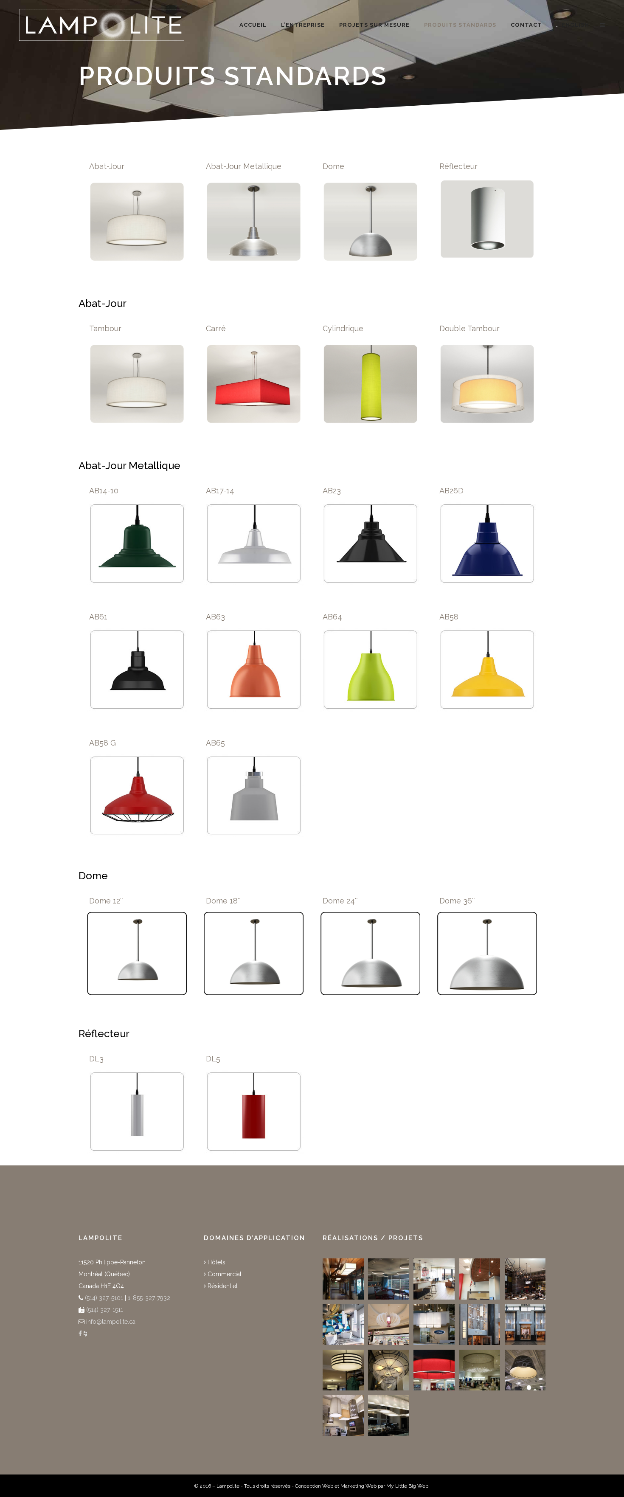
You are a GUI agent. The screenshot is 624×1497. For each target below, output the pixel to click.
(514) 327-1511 (103, 1309)
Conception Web (314, 1486)
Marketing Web (358, 1486)
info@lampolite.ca (110, 1321)
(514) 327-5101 (103, 1297)
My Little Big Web (407, 1486)
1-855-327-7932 (149, 1297)
